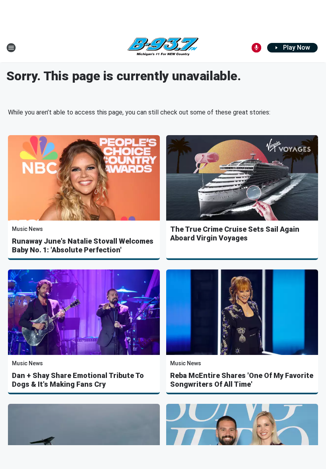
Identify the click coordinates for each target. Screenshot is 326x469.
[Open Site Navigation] (11, 47)
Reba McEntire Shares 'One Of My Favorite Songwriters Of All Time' (241, 379)
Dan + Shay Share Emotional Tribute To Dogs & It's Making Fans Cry (78, 379)
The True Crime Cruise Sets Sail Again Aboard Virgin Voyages (234, 233)
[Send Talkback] (256, 47)
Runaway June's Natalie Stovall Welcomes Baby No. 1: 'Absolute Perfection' (82, 245)
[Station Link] (163, 48)
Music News (27, 229)
